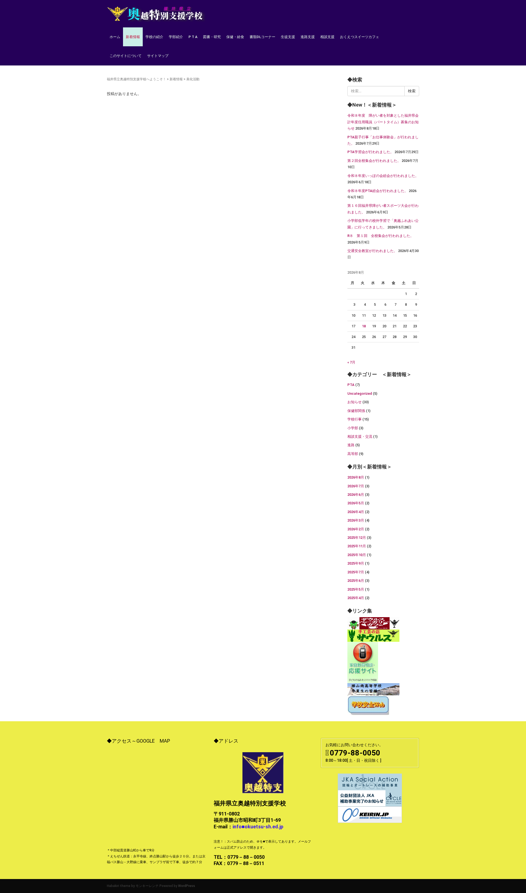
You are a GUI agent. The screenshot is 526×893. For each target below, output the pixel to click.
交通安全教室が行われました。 (372, 251)
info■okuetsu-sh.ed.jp (258, 826)
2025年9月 (355, 563)
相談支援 (327, 37)
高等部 (352, 454)
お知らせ (354, 402)
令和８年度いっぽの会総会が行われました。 (383, 176)
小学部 (352, 428)
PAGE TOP (509, 861)
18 (364, 326)
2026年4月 (355, 512)
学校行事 (354, 419)
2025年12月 (356, 538)
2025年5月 (355, 589)
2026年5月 (355, 503)
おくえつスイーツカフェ (359, 37)
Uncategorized (359, 393)
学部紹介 (176, 37)
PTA (351, 385)
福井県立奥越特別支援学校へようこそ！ (136, 79)
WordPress (186, 886)
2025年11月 (356, 546)
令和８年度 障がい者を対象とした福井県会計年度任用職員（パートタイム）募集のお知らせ (383, 121)
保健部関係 (356, 411)
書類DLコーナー (262, 37)
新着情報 (133, 37)
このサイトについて (126, 56)
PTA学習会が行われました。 (370, 152)
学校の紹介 (154, 37)
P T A (193, 37)
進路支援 (308, 37)
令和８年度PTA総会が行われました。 (377, 191)
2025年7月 (355, 572)
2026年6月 (355, 495)
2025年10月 (356, 555)
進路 (351, 445)
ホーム (115, 37)
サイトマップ (157, 56)
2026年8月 (355, 477)
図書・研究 (212, 37)
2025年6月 (355, 581)
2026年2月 (355, 529)
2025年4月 (355, 598)
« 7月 (351, 362)
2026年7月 (355, 486)
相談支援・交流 (359, 436)
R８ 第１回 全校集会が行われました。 (380, 236)
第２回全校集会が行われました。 (374, 161)
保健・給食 (235, 37)
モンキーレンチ (147, 886)
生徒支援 (288, 37)
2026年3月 (355, 520)
